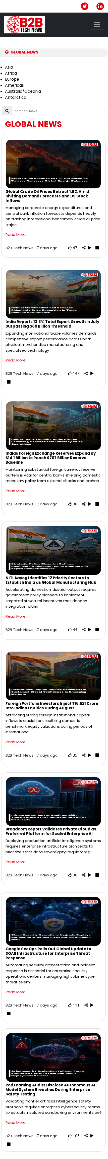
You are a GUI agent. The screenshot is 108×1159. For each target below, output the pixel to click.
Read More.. (16, 234)
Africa (11, 73)
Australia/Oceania (23, 91)
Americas (14, 85)
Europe (12, 79)
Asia (9, 67)
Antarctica (15, 97)
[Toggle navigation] (97, 25)
